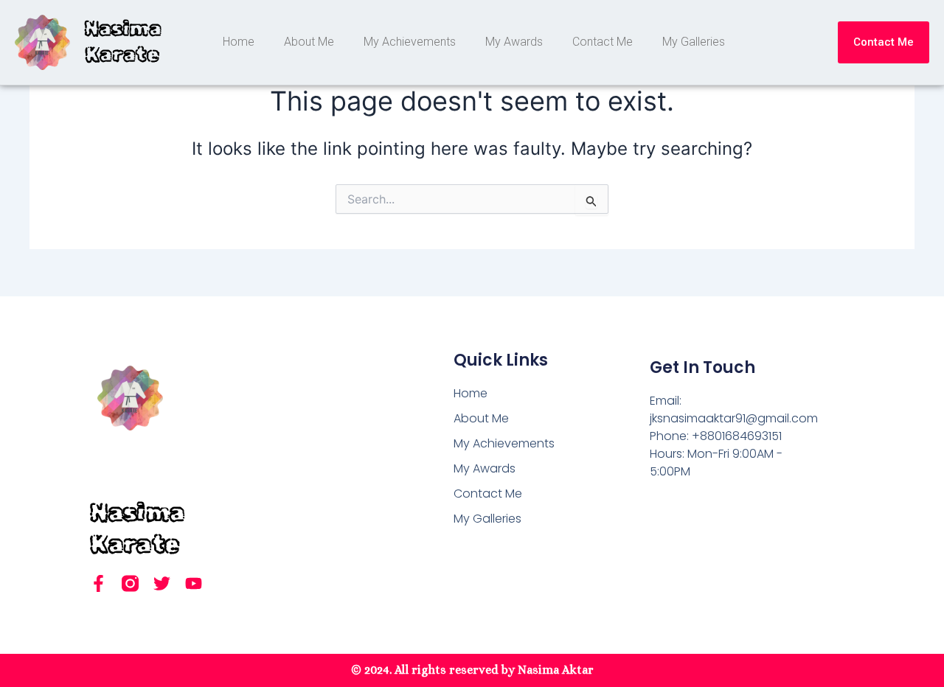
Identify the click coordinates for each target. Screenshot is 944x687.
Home (238, 42)
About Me (309, 42)
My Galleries (693, 42)
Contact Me (602, 42)
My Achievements (410, 42)
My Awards (514, 42)
